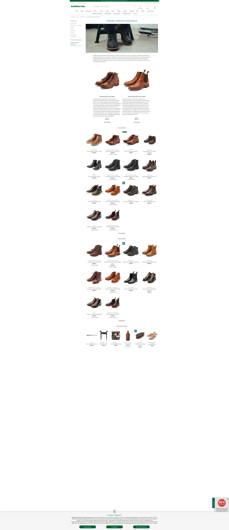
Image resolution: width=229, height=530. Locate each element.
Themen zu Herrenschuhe (76, 39)
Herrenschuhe (82, 16)
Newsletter (85, 2)
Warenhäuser (73, 2)
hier (111, 521)
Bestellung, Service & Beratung (149, 2)
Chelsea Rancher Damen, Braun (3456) (136, 96)
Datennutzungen (133, 517)
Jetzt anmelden (218, 498)
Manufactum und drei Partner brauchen (82, 517)
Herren (77, 16)
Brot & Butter (79, 2)
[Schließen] (158, 1)
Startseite (73, 16)
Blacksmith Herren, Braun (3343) (107, 96)
